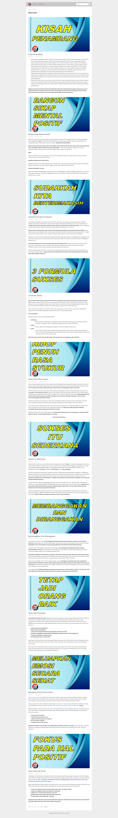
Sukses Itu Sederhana (36, 459)
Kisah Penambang (35, 54)
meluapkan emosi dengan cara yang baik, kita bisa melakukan (63, 705)
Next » (46, 806)
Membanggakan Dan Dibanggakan (41, 536)
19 (41, 806)
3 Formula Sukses (35, 296)
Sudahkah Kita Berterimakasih (40, 217)
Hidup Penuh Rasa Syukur (38, 379)
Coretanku (41, 4)
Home (34, 4)
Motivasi (30, 56)
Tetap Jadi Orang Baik (37, 613)
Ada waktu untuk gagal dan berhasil (50, 779)
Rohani (35, 381)
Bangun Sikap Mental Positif (39, 134)
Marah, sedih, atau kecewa (35, 697)
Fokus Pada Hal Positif (37, 771)
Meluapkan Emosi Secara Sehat (40, 692)
